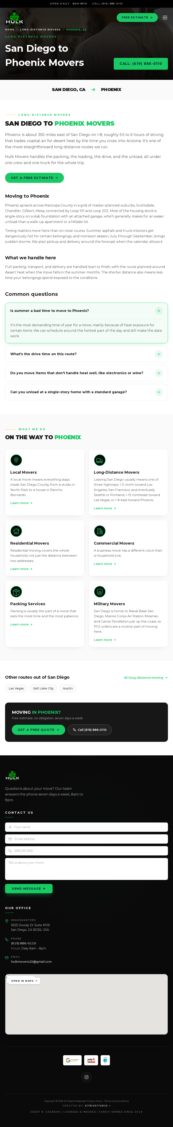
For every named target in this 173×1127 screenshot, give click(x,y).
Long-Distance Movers (40, 29)
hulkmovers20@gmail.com (31, 962)
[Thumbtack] (105, 1060)
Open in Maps (22, 980)
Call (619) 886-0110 (107, 3)
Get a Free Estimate (32, 178)
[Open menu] (165, 17)
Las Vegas (16, 688)
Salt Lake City (43, 688)
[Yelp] (91, 1060)
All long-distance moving (143, 678)
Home (10, 29)
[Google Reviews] (72, 1060)
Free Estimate (135, 17)
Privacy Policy (94, 1101)
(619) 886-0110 (23, 943)
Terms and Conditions (116, 1101)
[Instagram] (86, 1077)
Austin (68, 688)
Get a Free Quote (36, 730)
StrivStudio (96, 1105)
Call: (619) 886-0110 (141, 64)
